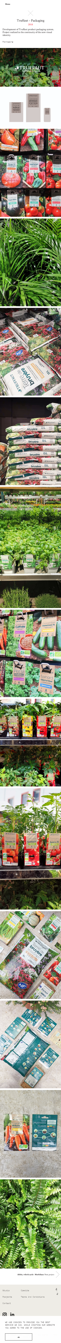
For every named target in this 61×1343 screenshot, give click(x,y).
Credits (25, 1290)
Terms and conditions (33, 1297)
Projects (7, 1297)
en (56, 1289)
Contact (7, 1303)
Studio (6, 1290)
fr (57, 1294)
